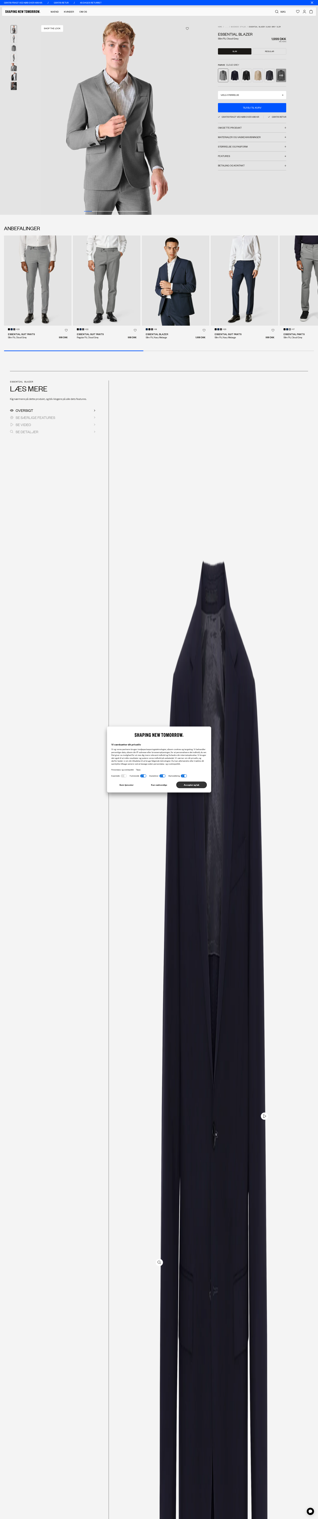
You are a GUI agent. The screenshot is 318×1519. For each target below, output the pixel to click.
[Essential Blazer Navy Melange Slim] (175, 280)
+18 (155, 329)
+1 (14, 85)
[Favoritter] (297, 11)
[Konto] (304, 11)
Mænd (55, 11)
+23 (18, 329)
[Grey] (290, 329)
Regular (269, 51)
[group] (115, 115)
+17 (293, 329)
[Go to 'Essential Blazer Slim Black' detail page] (246, 75)
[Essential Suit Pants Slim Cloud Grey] (38, 280)
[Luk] (312, 3)
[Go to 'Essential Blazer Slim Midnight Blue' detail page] (235, 75)
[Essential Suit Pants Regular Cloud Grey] (106, 280)
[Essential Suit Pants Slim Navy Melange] (244, 280)
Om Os (83, 11)
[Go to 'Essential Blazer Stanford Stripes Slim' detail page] (269, 75)
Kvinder (69, 11)
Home (220, 27)
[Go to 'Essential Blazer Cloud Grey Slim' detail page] (223, 75)
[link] (264, 1116)
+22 (86, 329)
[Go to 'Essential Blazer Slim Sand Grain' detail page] (258, 75)
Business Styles (238, 27)
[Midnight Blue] (12, 329)
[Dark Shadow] (14, 329)
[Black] (9, 329)
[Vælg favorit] (187, 28)
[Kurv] (311, 11)
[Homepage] (22, 11)
